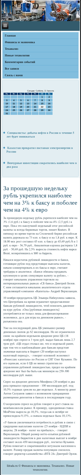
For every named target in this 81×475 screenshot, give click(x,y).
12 (21, 103)
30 (49, 110)
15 (42, 103)
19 (21, 107)
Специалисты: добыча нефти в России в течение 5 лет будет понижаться (40, 135)
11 (14, 103)
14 (35, 103)
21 (35, 107)
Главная (10, 35)
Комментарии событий (20, 62)
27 (28, 110)
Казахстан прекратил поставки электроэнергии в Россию (39, 150)
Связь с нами (14, 75)
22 (42, 107)
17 (7, 107)
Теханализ (11, 48)
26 (21, 110)
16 (49, 103)
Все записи (12, 68)
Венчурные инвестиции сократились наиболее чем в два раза (41, 165)
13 (28, 103)
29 (42, 110)
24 (7, 110)
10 (7, 103)
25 (14, 110)
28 (35, 110)
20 (28, 107)
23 (49, 107)
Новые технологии (17, 55)
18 (14, 107)
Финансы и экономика (20, 42)
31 (7, 113)
